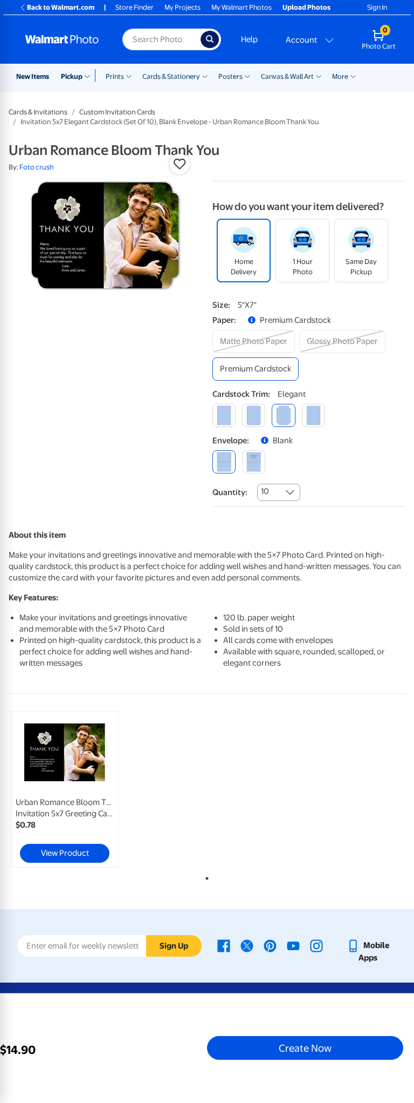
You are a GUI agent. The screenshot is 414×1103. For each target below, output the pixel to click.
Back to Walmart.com (60, 7)
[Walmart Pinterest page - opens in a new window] (270, 945)
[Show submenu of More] (353, 75)
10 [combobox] (265, 491)
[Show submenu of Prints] (129, 75)
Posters (230, 76)
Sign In (377, 7)
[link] (64, 789)
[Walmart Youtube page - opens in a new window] (293, 945)
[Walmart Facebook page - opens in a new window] (223, 945)
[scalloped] (313, 415)
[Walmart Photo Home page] (62, 39)
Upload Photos (306, 7)
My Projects (182, 7)
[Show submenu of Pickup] (89, 75)
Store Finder (134, 7)
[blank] (224, 461)
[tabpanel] (75, 789)
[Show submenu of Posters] (247, 75)
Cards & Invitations (38, 112)
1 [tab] (204, 876)
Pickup (71, 76)
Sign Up (174, 946)
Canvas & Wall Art (287, 76)
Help (249, 39)
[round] (253, 415)
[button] (179, 164)
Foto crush (36, 167)
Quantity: (229, 492)
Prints (115, 76)
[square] (224, 415)
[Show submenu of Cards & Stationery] (205, 75)
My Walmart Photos (241, 7)
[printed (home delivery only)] (253, 461)
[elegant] (283, 415)
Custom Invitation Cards (117, 112)
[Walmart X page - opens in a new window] (246, 945)
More (340, 76)
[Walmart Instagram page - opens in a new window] (316, 945)
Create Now (305, 1048)
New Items (32, 76)
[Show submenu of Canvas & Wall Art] (318, 75)
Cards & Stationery (171, 76)
